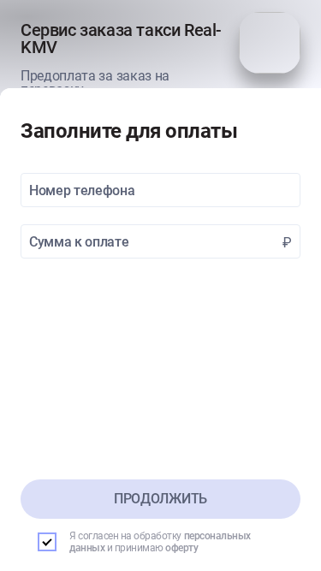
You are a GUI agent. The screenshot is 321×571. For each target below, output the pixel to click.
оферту (181, 548)
